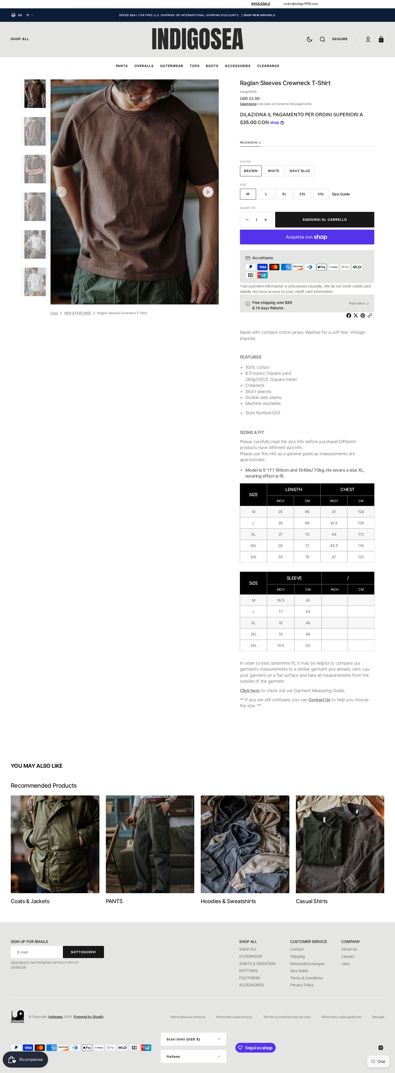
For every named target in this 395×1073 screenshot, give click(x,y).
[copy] (370, 315)
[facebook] (349, 315)
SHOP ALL (248, 949)
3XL (323, 195)
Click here (250, 690)
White (276, 172)
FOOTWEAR (249, 978)
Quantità (248, 207)
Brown (253, 172)
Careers (347, 956)
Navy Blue (302, 172)
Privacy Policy (302, 985)
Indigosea (55, 1017)
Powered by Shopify (89, 1017)
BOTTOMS (248, 970)
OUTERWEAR (250, 956)
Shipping (297, 956)
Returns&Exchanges (307, 963)
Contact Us (319, 699)
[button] (322, 39)
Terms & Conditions (306, 978)
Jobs (345, 963)
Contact (296, 949)
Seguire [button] (340, 39)
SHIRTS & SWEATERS (257, 963)
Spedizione (248, 104)
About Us (349, 949)
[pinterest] (363, 315)
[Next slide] (208, 192)
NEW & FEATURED (77, 313)
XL (287, 195)
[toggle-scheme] (309, 39)
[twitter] (356, 315)
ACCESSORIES (251, 985)
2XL (305, 195)
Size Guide (299, 970)
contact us (18, 967)
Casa (54, 313)
